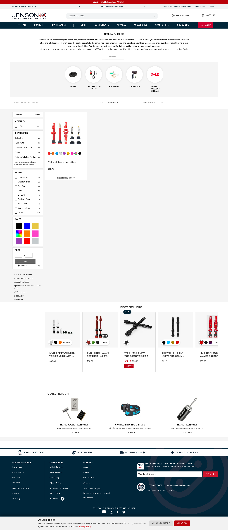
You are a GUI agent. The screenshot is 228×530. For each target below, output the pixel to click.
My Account (17, 467)
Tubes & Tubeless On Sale (27, 157)
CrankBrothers (29, 182)
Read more (113, 57)
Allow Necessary (161, 523)
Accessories (140, 25)
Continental (29, 178)
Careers (86, 483)
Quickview (74, 432)
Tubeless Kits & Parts (27, 148)
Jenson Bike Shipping (92, 489)
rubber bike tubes (21, 282)
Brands (38, 25)
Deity (29, 191)
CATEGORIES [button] (22, 133)
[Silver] (35, 241)
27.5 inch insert (20, 292)
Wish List (16, 483)
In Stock (21, 126)
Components (102, 25)
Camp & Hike (162, 25)
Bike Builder (183, 25)
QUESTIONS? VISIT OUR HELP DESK (177, 6)
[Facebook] (118, 513)
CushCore (29, 186)
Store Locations (56, 472)
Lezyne (29, 212)
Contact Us (200, 6)
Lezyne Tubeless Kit (187, 424)
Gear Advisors (89, 478)
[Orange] (27, 233)
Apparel (121, 25)
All (24, 25)
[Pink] (35, 233)
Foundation (29, 204)
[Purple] (19, 241)
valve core (18, 299)
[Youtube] (104, 513)
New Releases (58, 25)
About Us (87, 467)
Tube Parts (27, 143)
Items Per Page (149, 102)
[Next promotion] (144, 6)
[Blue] (27, 226)
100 (162, 102)
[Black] (19, 226)
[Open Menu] (58, 16)
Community (54, 478)
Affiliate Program (56, 467)
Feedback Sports (29, 199)
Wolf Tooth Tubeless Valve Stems (62, 162)
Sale (208, 25)
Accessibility (54, 499)
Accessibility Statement (59, 488)
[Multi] (19, 233)
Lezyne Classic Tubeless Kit (74, 424)
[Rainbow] (75, 153)
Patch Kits (27, 138)
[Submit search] (154, 15)
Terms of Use (55, 493)
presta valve (19, 295)
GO (25, 261)
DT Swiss (29, 195)
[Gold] (35, 226)
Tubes (27, 152)
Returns (15, 493)
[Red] (27, 241)
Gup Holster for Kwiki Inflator (130, 424)
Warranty (16, 499)
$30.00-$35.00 (29, 266)
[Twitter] (124, 513)
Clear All (38, 115)
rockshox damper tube (23, 278)
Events (86, 472)
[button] (28, 121)
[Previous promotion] (80, 6)
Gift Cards (16, 478)
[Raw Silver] (60, 153)
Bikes (84, 25)
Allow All (182, 523)
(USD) (212, 6)
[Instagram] (112, 513)
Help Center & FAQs (20, 488)
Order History (18, 472)
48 (158, 102)
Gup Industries (29, 208)
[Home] (29, 16)
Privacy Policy (85, 526)
